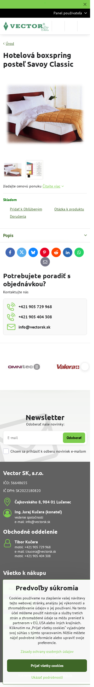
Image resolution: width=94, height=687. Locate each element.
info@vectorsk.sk (38, 522)
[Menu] (84, 26)
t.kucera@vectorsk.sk (41, 551)
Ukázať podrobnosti (47, 677)
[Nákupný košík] (71, 26)
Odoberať (74, 437)
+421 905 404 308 (38, 556)
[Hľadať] (58, 26)
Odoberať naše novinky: (45, 424)
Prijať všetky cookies (47, 665)
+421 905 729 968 (38, 547)
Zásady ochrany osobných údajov (47, 651)
